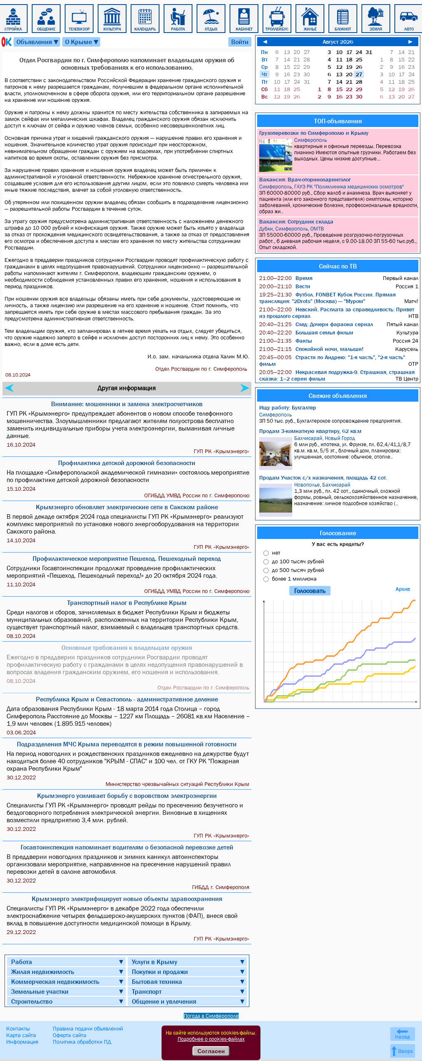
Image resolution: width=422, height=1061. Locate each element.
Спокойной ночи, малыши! (311, 349)
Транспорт (147, 991)
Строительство (31, 1001)
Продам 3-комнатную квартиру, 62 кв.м (310, 431)
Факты (285, 340)
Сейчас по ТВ (338, 266)
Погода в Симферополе (211, 1016)
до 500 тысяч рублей (298, 570)
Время (285, 278)
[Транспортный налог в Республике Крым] (9, 388)
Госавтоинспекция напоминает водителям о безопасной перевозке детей (127, 847)
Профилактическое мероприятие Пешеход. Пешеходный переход (127, 558)
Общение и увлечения (164, 1001)
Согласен (211, 1051)
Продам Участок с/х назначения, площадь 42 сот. (323, 477)
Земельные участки (39, 991)
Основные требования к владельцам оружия (126, 647)
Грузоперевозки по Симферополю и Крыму (313, 132)
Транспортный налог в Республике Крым (127, 602)
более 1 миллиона (294, 578)
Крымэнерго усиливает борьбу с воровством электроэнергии (127, 795)
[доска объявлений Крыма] (6, 42)
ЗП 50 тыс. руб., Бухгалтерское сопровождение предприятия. (330, 418)
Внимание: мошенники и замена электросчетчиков (127, 403)
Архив (403, 589)
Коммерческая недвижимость (55, 981)
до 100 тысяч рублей (298, 561)
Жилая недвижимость (42, 971)
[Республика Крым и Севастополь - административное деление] (244, 388)
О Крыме (82, 42)
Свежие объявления (338, 395)
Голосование (338, 532)
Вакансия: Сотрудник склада (296, 221)
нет (276, 552)
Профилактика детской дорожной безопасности (126, 462)
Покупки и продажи (160, 971)
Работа (21, 961)
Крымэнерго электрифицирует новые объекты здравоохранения (127, 898)
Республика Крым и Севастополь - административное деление (127, 699)
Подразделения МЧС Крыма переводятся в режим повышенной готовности (127, 744)
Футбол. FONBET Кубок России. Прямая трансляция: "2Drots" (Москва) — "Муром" (327, 297)
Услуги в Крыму (154, 961)
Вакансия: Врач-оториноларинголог (305, 179)
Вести (284, 286)
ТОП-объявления (338, 121)
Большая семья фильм (306, 332)
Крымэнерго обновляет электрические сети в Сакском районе (127, 507)
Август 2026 (338, 41)
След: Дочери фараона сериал (316, 324)
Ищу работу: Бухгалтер (287, 407)
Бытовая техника (157, 981)
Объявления (37, 42)
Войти (240, 41)
